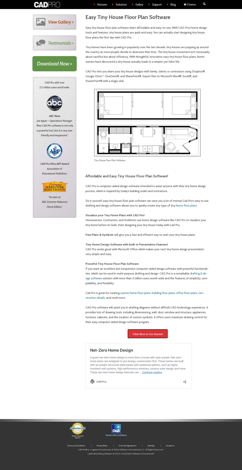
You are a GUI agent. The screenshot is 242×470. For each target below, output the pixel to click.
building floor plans (163, 293)
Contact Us (170, 446)
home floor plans (186, 205)
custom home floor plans (135, 293)
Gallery (139, 4)
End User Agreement (127, 446)
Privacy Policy (102, 446)
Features (102, 4)
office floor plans (186, 293)
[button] (156, 432)
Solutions (121, 4)
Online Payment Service (77, 437)
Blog (173, 4)
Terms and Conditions (76, 446)
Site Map (151, 446)
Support (157, 4)
